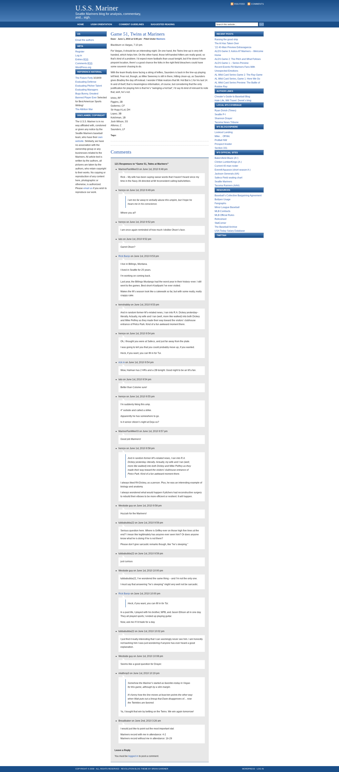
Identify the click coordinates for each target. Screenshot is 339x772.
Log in (78, 55)
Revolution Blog (130, 769)
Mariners (160, 39)
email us (87, 188)
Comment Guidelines (131, 24)
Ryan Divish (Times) (225, 110)
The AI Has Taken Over (227, 43)
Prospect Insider (223, 144)
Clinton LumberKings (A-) (228, 162)
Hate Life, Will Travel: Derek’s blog (233, 100)
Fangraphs (220, 203)
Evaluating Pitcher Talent (88, 85)
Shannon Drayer (223, 118)
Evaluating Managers (86, 89)
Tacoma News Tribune (227, 122)
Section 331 (221, 148)
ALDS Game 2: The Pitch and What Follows (238, 59)
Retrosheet (220, 219)
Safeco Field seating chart (228, 177)
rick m (121, 362)
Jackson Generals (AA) (227, 173)
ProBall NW (221, 140)
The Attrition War (84, 109)
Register (79, 51)
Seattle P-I (220, 114)
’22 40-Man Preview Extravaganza (233, 47)
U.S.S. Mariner (96, 8)
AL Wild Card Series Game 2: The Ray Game (238, 74)
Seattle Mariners (223, 181)
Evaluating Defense (85, 81)
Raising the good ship (226, 39)
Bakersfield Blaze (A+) (226, 158)
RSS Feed (239, 4)
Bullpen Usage (223, 199)
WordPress (248, 769)
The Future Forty (84, 78)
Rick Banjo (124, 256)
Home (80, 24)
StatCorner (220, 223)
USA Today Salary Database (230, 230)
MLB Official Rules (224, 215)
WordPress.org (83, 67)
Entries (81, 59)
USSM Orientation (101, 24)
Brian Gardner (160, 769)
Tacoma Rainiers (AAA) (227, 185)
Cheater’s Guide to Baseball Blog (232, 96)
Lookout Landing (224, 132)
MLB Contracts (222, 211)
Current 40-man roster (226, 165)
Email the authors (84, 40)
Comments (257, 4)
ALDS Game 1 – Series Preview (232, 63)
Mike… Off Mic (222, 136)
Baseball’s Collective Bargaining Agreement (238, 195)
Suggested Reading (163, 24)
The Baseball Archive (226, 227)
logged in (133, 756)
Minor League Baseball (227, 207)
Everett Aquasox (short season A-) (233, 169)
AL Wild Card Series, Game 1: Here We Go (237, 78)
